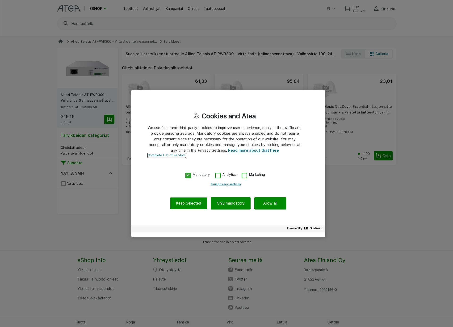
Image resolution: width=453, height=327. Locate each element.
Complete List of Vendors (167, 155)
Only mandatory (231, 203)
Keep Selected (188, 203)
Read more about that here (253, 150)
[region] (228, 163)
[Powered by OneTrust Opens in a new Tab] (305, 229)
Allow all (270, 203)
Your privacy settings (226, 184)
